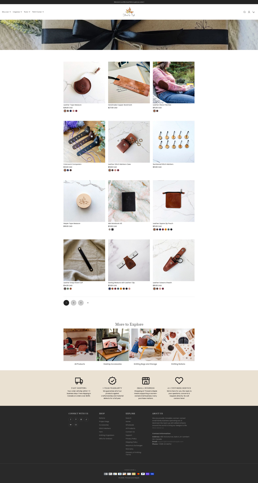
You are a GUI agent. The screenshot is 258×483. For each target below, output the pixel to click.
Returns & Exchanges (134, 445)
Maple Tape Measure (71, 223)
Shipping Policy (131, 442)
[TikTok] (86, 419)
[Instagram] (81, 419)
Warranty (129, 449)
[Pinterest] (76, 419)
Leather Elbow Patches (162, 105)
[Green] (68, 289)
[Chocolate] (68, 111)
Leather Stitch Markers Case (119, 164)
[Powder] (110, 229)
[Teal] (168, 229)
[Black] (112, 229)
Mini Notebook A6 (115, 223)
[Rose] (73, 111)
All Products (130, 428)
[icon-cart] (253, 12)
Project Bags (104, 421)
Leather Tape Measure (72, 105)
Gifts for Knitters (105, 439)
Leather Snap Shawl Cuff (73, 283)
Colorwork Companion (72, 164)
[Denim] (71, 111)
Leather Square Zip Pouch (163, 223)
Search (128, 418)
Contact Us (130, 432)
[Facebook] (70, 419)
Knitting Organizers (106, 435)
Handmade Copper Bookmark (120, 105)
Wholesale (130, 425)
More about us (158, 428)
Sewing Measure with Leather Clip (121, 283)
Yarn (101, 432)
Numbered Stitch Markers (163, 164)
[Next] (87, 302)
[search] (244, 12)
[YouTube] (70, 424)
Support (129, 435)
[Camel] (166, 229)
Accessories (104, 425)
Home (128, 421)
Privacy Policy (131, 439)
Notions (102, 418)
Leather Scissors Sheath (162, 283)
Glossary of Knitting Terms (133, 453)
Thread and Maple (132, 478)
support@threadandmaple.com (170, 441)
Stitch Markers (105, 428)
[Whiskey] (65, 111)
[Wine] (76, 111)
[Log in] (249, 11)
